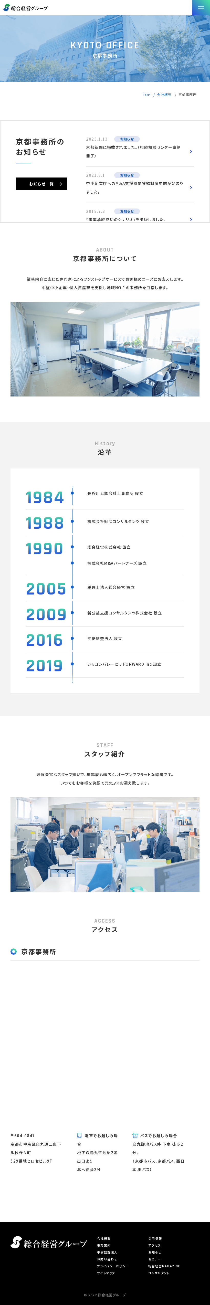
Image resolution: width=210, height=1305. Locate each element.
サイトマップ (106, 1273)
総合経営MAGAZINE (164, 1266)
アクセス (154, 1245)
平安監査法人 (107, 1252)
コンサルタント (159, 1273)
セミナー (154, 1259)
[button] (201, 7)
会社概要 (104, 1238)
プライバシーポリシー (113, 1266)
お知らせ (155, 1252)
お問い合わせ (107, 1259)
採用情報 (155, 1238)
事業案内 (104, 1245)
